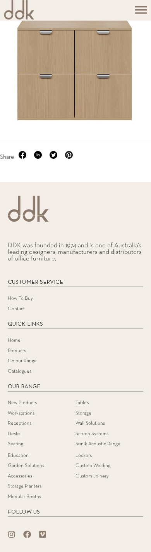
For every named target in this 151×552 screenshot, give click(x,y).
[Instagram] (11, 534)
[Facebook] (27, 534)
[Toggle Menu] (141, 12)
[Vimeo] (42, 534)
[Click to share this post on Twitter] (54, 157)
